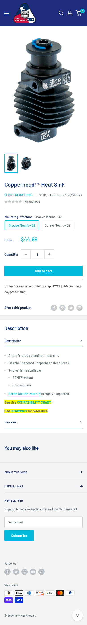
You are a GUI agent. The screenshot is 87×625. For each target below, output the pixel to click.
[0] (79, 13)
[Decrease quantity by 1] (25, 254)
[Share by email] (79, 307)
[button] (43, 341)
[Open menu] (6, 13)
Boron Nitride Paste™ (24, 394)
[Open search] (61, 13)
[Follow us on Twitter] (16, 572)
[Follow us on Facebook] (7, 572)
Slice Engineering (18, 195)
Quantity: (11, 254)
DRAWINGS (19, 411)
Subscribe (19, 535)
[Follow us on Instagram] (24, 572)
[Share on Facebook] (54, 307)
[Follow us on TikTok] (41, 572)
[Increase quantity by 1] (49, 254)
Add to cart (43, 271)
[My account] (70, 13)
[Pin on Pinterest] (62, 307)
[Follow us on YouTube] (33, 572)
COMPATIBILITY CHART (34, 402)
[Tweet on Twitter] (71, 307)
